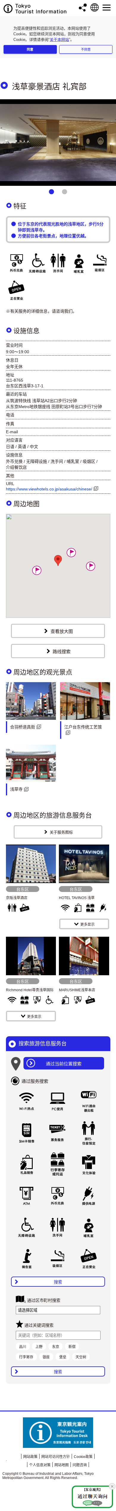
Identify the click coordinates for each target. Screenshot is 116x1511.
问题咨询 (80, 1465)
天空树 (81, 1357)
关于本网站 (59, 39)
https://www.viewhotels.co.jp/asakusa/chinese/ (49, 489)
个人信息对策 (40, 1465)
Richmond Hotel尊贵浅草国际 (30, 990)
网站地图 (61, 1465)
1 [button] (51, 192)
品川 (22, 1347)
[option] (58, 142)
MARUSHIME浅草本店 (77, 990)
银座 (46, 1357)
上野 (39, 1347)
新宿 (72, 1347)
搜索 (58, 1282)
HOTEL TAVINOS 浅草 (77, 898)
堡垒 (62, 1357)
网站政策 (30, 1457)
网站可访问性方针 (55, 1457)
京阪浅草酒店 (16, 898)
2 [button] (65, 192)
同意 (30, 49)
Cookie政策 (83, 1457)
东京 (55, 1347)
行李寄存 (26, 1357)
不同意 (86, 49)
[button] (36, 570)
